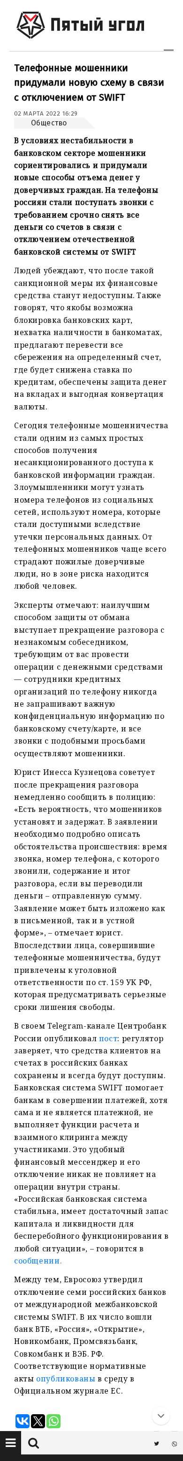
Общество (49, 122)
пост (108, 1038)
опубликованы (66, 1378)
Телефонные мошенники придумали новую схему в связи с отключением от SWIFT (89, 82)
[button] (10, 1442)
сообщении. (37, 1261)
